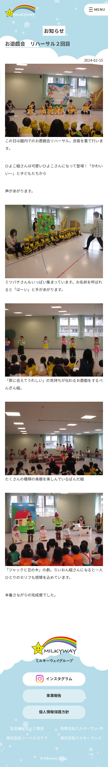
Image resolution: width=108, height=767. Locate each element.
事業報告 (54, 695)
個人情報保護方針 (54, 711)
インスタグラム (59, 678)
